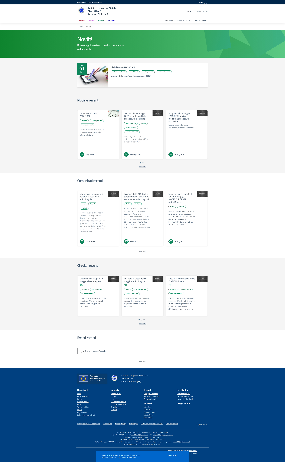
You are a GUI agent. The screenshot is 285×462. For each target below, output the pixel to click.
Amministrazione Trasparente (88, 423)
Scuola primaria (148, 72)
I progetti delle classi (185, 399)
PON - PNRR (169, 20)
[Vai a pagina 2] (143, 162)
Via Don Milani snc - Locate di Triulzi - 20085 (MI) (133, 432)
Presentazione (116, 393)
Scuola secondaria (164, 72)
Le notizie (147, 406)
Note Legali (133, 423)
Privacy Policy (120, 423)
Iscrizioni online (83, 401)
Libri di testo (134, 72)
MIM (79, 393)
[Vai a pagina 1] (140, 162)
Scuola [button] (82, 20)
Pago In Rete (82, 412)
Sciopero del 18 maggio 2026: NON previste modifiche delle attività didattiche (179, 117)
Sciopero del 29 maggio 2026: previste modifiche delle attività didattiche (135, 116)
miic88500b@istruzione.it (139, 435)
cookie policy (132, 457)
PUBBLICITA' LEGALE (184, 20)
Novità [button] (101, 20)
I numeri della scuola (118, 401)
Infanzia (84, 120)
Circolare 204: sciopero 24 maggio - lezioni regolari (91, 280)
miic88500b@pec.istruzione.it (163, 435)
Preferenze (172, 455)
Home (81, 26)
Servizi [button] (91, 20)
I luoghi (113, 396)
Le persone (115, 399)
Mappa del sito (200, 20)
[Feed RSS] (207, 11)
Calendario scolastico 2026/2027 (89, 115)
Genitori (84, 208)
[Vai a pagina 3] (144, 319)
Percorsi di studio (150, 399)
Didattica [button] (111, 20)
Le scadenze (148, 414)
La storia (114, 409)
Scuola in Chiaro (83, 407)
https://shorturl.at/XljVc (153, 444)
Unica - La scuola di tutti (86, 415)
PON (79, 404)
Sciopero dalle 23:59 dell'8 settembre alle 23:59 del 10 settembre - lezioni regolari (136, 196)
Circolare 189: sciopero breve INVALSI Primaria (181, 280)
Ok (183, 455)
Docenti (92, 204)
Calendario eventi (150, 412)
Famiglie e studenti (151, 393)
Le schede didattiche (185, 396)
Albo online (148, 417)
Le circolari (148, 409)
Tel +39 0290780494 (119, 435)
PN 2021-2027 (83, 396)
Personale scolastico (151, 396)
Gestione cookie (172, 423)
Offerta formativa (183, 393)
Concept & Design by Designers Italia (182, 450)
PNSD (79, 409)
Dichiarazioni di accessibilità (152, 423)
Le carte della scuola (118, 404)
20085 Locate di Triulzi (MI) (159, 432)
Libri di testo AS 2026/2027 (123, 67)
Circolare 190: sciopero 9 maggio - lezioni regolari (135, 280)
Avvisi (83, 204)
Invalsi (79, 399)
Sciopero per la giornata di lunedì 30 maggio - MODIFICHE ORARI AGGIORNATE (180, 198)
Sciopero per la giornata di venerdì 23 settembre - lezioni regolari (91, 196)
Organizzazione (116, 407)
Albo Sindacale (131, 123)
